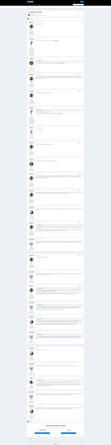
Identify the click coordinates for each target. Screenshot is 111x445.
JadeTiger (31, 38)
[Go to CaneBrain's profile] (31, 63)
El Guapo (31, 127)
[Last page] (33, 18)
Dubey (31, 377)
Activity (43, 4)
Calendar (32, 6)
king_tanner (33, 14)
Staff (35, 6)
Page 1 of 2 (36, 421)
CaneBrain (31, 58)
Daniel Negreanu (34, 4)
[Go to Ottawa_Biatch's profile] (31, 244)
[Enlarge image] (56, 40)
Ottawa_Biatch (31, 239)
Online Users (39, 6)
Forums (28, 6)
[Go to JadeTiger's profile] (31, 43)
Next (31, 421)
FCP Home (29, 4)
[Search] (83, 4)
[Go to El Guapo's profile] (31, 132)
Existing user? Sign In (75, 1)
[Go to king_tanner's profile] (29, 15)
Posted (38, 22)
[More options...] (82, 22)
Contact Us (55, 443)
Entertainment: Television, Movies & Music (41, 15)
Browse (39, 4)
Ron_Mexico (31, 206)
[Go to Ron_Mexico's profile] (31, 212)
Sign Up (82, 1)
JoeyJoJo (31, 158)
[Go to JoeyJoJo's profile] (31, 164)
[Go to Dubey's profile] (31, 382)
